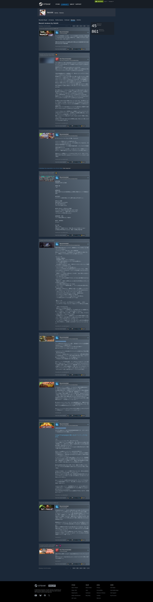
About (72, 4)
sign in (105, 1)
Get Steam (112, 587)
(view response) (66, 168)
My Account (113, 595)
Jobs (87, 590)
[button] (83, 49)
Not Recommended (65, 59)
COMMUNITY (65, 4)
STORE (58, 4)
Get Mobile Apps (114, 590)
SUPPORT (78, 4)
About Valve (89, 587)
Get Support (113, 592)
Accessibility (100, 590)
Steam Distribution (76, 595)
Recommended (64, 32)
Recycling (88, 595)
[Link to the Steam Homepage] (45, 5)
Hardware (88, 592)
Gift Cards (74, 598)
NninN (50, 12)
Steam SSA (74, 590)
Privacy (98, 587)
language (111, 1)
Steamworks (74, 592)
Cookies (98, 595)
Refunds (99, 598)
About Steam (75, 587)
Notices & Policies (101, 592)
